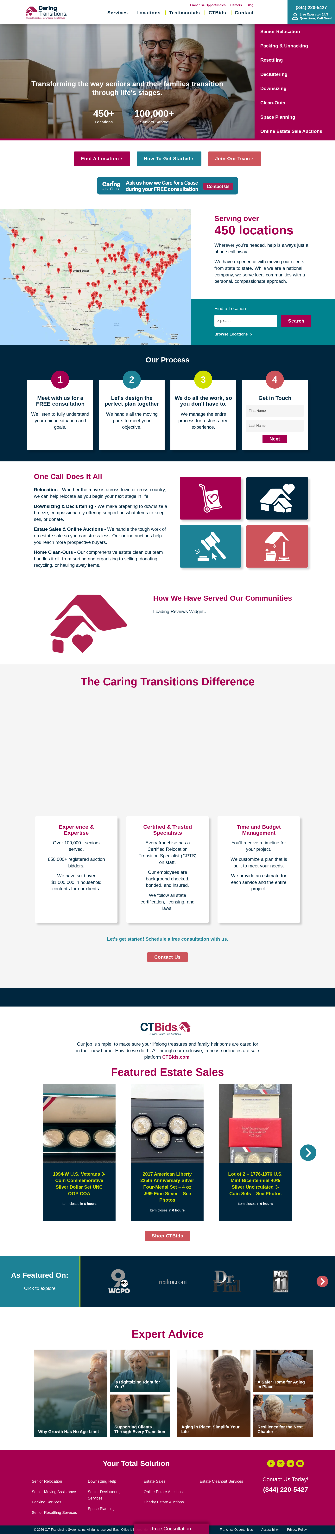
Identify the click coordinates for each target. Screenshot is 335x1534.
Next (274, 438)
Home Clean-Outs (53, 552)
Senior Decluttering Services (104, 1495)
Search (296, 320)
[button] (27, 1152)
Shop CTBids (171, 1237)
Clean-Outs (272, 102)
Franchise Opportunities (208, 5)
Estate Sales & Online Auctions (68, 529)
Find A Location (100, 158)
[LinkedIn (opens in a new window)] (290, 1463)
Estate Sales (154, 1481)
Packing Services (46, 1502)
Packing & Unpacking (284, 45)
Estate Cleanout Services (221, 1481)
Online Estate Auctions (163, 1492)
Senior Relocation (280, 31)
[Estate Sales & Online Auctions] (210, 546)
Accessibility (270, 1529)
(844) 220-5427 (285, 1489)
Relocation (46, 489)
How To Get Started (167, 158)
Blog (250, 5)
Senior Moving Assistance (54, 1492)
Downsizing (273, 88)
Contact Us (167, 957)
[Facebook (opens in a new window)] (271, 1463)
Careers (236, 5)
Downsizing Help (102, 1481)
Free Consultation (171, 1528)
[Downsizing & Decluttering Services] (277, 498)
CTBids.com (175, 1057)
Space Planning (277, 117)
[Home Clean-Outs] (277, 546)
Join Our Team (232, 158)
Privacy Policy (297, 1529)
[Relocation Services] (210, 498)
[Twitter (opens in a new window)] (281, 1463)
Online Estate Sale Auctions (291, 131)
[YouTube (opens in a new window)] (300, 1463)
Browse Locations (231, 334)
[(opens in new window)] (119, 1281)
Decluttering (274, 74)
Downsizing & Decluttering (63, 506)
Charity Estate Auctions (164, 1502)
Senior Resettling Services (54, 1512)
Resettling (271, 60)
